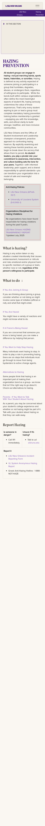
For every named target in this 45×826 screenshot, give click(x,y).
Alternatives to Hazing (13, 371)
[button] (37, 6)
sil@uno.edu (33, 442)
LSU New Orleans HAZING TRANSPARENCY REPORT (18, 231)
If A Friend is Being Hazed (15, 328)
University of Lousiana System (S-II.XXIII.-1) (25, 201)
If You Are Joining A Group (16, 289)
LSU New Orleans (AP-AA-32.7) (23, 193)
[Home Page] (13, 6)
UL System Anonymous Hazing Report (22, 465)
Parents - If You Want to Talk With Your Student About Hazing (18, 398)
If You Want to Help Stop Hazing (18, 347)
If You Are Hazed (11, 311)
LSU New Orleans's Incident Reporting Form (21, 457)
